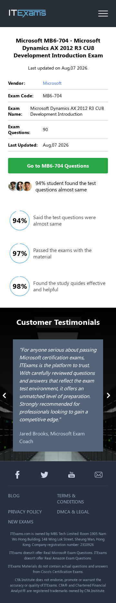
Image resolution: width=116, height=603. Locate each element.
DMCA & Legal (73, 512)
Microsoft (52, 83)
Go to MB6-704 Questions (58, 165)
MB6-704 (52, 95)
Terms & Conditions (70, 498)
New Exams (20, 522)
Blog (14, 495)
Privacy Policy (25, 512)
